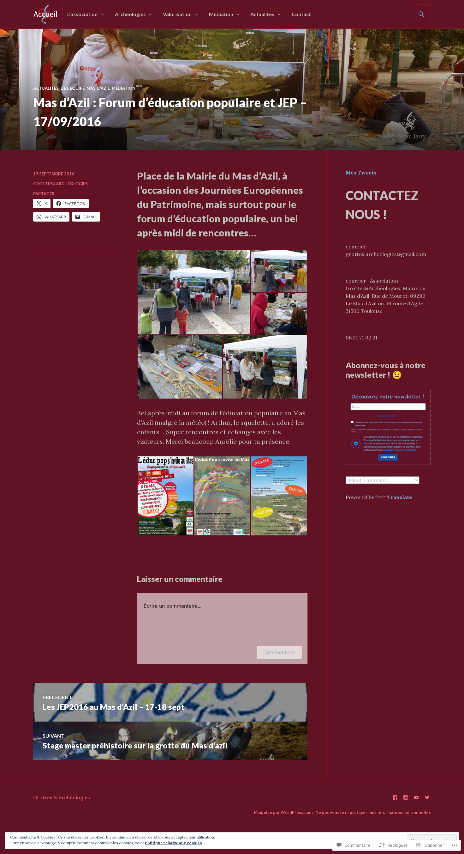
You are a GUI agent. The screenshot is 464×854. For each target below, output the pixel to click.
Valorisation (177, 14)
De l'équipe (73, 88)
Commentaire (279, 652)
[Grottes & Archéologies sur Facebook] (395, 797)
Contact (301, 14)
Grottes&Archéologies (60, 183)
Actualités (262, 14)
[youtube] (416, 797)
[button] (194, 292)
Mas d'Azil (98, 88)
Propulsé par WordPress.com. (283, 812)
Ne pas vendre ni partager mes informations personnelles (373, 812)
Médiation (221, 14)
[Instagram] (405, 797)
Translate (399, 497)
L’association (82, 14)
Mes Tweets (361, 172)
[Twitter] (427, 797)
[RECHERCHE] (421, 14)
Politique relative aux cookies (173, 842)
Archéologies (130, 14)
